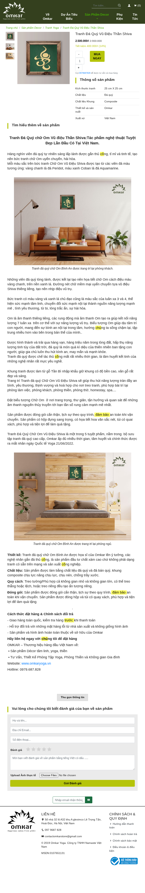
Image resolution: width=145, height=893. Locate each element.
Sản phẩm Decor (31, 27)
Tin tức (135, 16)
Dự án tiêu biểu (69, 16)
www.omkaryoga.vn (36, 663)
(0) (139, 5)
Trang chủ (12, 27)
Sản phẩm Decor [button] (97, 14)
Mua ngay (97, 56)
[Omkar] (14, 10)
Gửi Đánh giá (72, 783)
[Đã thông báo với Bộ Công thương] (123, 860)
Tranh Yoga (52, 27)
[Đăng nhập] (129, 5)
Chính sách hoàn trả (124, 834)
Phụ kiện (119, 16)
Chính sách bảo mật (124, 840)
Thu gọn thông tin (72, 697)
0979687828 (84, 73)
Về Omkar (47, 16)
